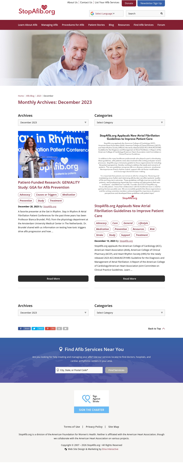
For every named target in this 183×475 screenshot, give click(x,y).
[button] (50, 328)
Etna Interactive (110, 449)
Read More (53, 278)
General (128, 223)
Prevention (26, 200)
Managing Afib (49, 24)
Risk (152, 229)
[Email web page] (65, 328)
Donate (129, 3)
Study (41, 200)
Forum (161, 24)
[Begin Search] (161, 13)
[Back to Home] (36, 10)
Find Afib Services (143, 24)
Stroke (99, 235)
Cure (115, 223)
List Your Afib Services (107, 2)
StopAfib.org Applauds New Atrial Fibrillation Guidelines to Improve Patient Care (129, 210)
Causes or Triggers (46, 194)
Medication (68, 194)
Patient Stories (96, 24)
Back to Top (154, 328)
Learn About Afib (27, 24)
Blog (111, 24)
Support (125, 235)
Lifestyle (143, 223)
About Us (72, 2)
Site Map (113, 426)
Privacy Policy (94, 426)
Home (21, 95)
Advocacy (25, 194)
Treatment (56, 200)
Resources (124, 24)
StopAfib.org (49, 206)
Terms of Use (72, 426)
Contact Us (86, 2)
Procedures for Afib (73, 24)
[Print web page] (59, 328)
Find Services (116, 370)
